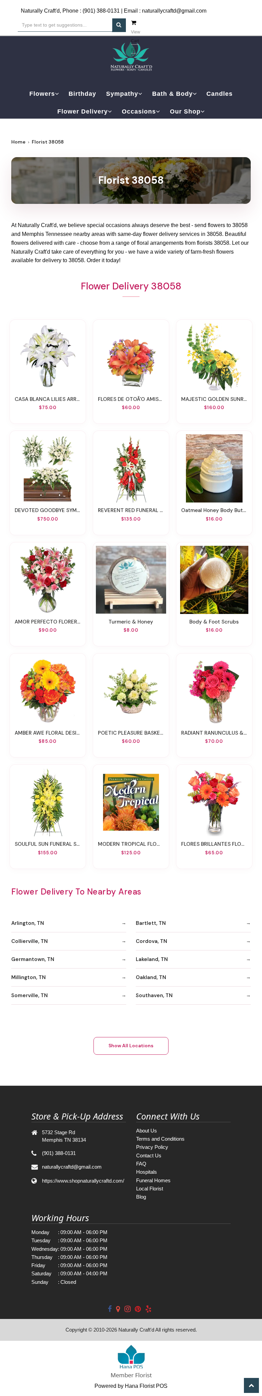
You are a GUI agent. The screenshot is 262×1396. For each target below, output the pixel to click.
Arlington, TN (27, 923)
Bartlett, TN (151, 923)
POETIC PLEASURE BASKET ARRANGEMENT (131, 733)
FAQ (141, 1164)
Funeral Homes (153, 1180)
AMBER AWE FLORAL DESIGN (48, 733)
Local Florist (149, 1188)
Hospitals (146, 1172)
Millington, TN (28, 977)
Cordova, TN (151, 941)
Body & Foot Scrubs (214, 621)
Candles (219, 93)
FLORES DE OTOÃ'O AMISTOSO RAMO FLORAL (131, 399)
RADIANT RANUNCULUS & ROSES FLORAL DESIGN (214, 733)
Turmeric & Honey (130, 621)
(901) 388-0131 (101, 11)
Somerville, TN (29, 995)
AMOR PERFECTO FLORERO (48, 621)
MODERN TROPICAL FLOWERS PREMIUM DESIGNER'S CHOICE (131, 844)
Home (18, 142)
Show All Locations (131, 1045)
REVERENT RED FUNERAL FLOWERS (131, 510)
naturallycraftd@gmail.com (174, 11)
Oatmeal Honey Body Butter (214, 510)
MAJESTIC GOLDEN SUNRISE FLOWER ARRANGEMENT (214, 399)
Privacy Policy (152, 1147)
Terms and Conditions (160, 1139)
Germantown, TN (32, 959)
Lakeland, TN (152, 959)
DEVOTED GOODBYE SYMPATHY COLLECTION (48, 510)
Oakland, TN (151, 977)
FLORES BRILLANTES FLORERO (214, 844)
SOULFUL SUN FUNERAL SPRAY (48, 844)
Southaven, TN (154, 995)
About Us (146, 1131)
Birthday (82, 93)
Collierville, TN (29, 941)
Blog (141, 1197)
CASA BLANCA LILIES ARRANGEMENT (48, 399)
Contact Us (148, 1155)
